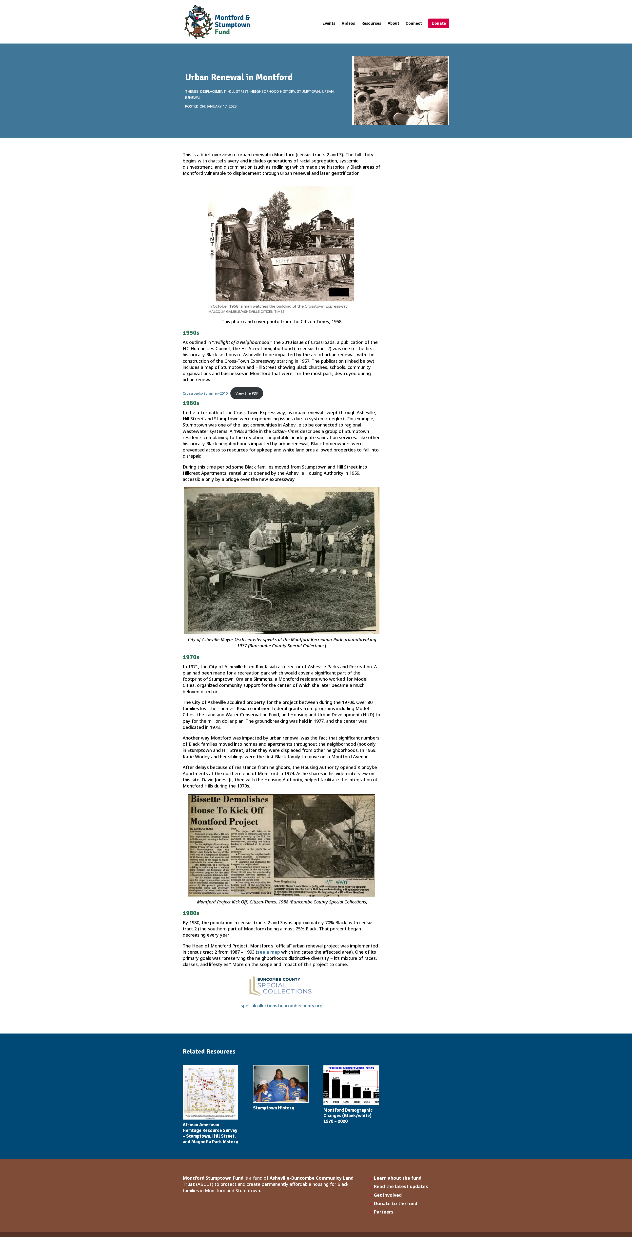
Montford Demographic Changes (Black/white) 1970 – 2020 (348, 1116)
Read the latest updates (401, 1186)
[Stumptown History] (281, 1084)
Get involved (388, 1195)
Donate (439, 23)
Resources (371, 24)
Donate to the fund (395, 1203)
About (393, 24)
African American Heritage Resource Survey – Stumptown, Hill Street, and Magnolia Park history (210, 1133)
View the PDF (247, 393)
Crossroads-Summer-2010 (205, 393)
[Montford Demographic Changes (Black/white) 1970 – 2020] (351, 1085)
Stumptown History (273, 1108)
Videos (348, 24)
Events (328, 24)
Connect (414, 24)
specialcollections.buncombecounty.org (281, 1006)
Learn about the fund (397, 1178)
